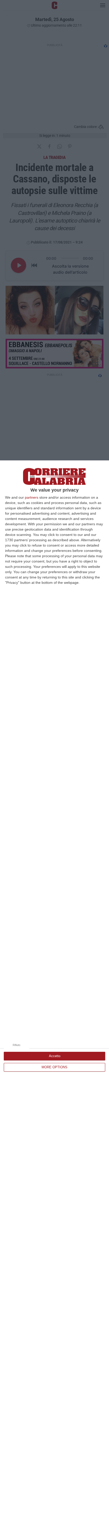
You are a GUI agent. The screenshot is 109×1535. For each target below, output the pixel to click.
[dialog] (54, 997)
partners (31, 497)
